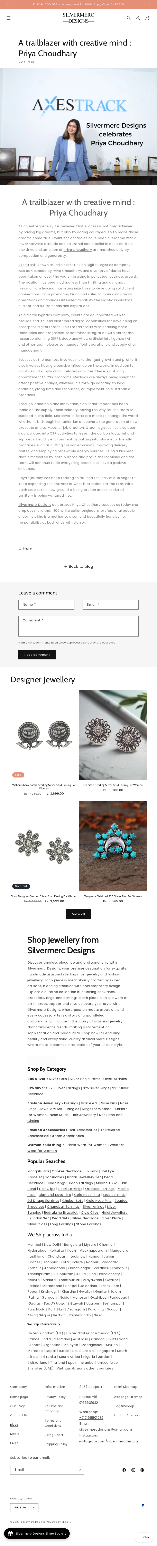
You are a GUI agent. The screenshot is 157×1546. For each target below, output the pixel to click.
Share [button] (27, 548)
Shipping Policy (56, 1444)
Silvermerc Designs (34, 504)
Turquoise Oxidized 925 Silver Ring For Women (113, 896)
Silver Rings (56, 1183)
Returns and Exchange (54, 1408)
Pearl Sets (60, 1218)
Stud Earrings (114, 1194)
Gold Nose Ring (87, 1194)
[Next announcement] (149, 4)
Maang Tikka (107, 1183)
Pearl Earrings (70, 1188)
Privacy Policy (55, 1397)
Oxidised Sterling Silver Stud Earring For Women (113, 784)
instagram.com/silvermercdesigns (109, 1441)
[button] (8, 17)
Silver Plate (111, 1218)
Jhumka (91, 1171)
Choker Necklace (67, 1171)
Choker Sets (72, 1200)
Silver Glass (37, 1224)
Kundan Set (39, 1218)
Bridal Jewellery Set (84, 1177)
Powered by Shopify (58, 1522)
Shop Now (42, 1061)
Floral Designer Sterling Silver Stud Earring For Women (43, 896)
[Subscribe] (79, 1470)
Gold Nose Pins (98, 1200)
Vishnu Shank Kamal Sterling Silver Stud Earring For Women (44, 786)
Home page (19, 1397)
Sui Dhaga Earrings (43, 1200)
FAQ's (14, 1443)
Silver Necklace (85, 1218)
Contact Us (19, 1415)
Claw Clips (90, 1212)
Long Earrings (61, 1224)
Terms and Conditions (53, 1423)
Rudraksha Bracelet (61, 1212)
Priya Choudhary (78, 249)
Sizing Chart (54, 1435)
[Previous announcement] (7, 4)
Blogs (14, 1425)
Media (14, 1434)
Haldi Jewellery (115, 1212)
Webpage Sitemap (128, 1397)
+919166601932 (91, 1417)
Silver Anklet (93, 1206)
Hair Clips (47, 1188)
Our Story (17, 1406)
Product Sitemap (127, 1415)
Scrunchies (54, 1177)
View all (78, 914)
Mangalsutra (38, 1171)
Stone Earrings (88, 1224)
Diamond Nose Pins (55, 1194)
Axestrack (27, 265)
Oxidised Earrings (99, 1188)
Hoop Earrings (81, 1183)
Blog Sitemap (124, 1406)
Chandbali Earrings (63, 1206)
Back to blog (81, 566)
